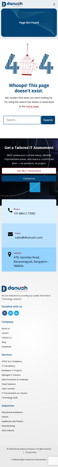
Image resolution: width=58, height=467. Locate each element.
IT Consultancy (8, 366)
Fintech (5, 416)
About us (6, 328)
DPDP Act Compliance (12, 361)
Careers (5, 333)
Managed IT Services (11, 375)
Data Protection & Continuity (15, 379)
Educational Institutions (12, 412)
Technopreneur (40, 459)
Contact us (29, 178)
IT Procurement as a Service (14, 393)
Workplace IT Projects (12, 370)
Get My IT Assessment (29, 170)
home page (32, 106)
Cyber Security (8, 388)
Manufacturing (8, 425)
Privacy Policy (31, 452)
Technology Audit (10, 397)
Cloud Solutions (9, 384)
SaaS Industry (8, 430)
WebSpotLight (18, 459)
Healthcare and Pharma (12, 421)
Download (6, 346)
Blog (4, 342)
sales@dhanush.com (29, 237)
